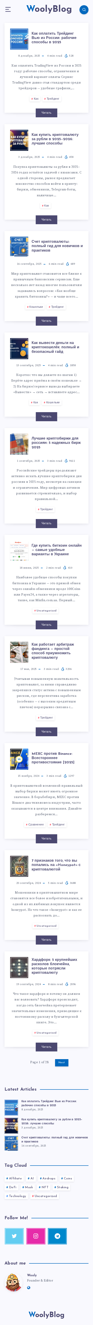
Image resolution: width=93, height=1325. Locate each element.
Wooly (32, 1275)
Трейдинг (53, 99)
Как (36, 99)
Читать (47, 112)
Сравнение (36, 824)
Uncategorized (47, 610)
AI (32, 1178)
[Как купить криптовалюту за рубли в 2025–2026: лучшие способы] (11, 1125)
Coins (68, 1178)
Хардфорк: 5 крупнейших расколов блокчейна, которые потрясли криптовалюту (54, 966)
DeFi (12, 1187)
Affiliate (15, 1178)
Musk (29, 1187)
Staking (63, 1187)
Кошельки (36, 307)
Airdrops (48, 1178)
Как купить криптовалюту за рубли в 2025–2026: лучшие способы (55, 139)
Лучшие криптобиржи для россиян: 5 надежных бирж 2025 (56, 443)
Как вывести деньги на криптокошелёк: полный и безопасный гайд (55, 347)
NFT (45, 1187)
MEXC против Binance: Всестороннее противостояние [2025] (53, 758)
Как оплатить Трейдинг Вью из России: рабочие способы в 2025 (54, 38)
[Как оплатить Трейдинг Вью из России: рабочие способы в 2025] (11, 1107)
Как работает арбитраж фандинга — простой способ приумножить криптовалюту (53, 651)
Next (61, 1062)
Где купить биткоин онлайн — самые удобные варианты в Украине (57, 550)
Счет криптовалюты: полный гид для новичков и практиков (57, 246)
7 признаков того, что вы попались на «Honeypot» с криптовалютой (56, 865)
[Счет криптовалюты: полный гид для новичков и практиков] (11, 1143)
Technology (17, 1196)
